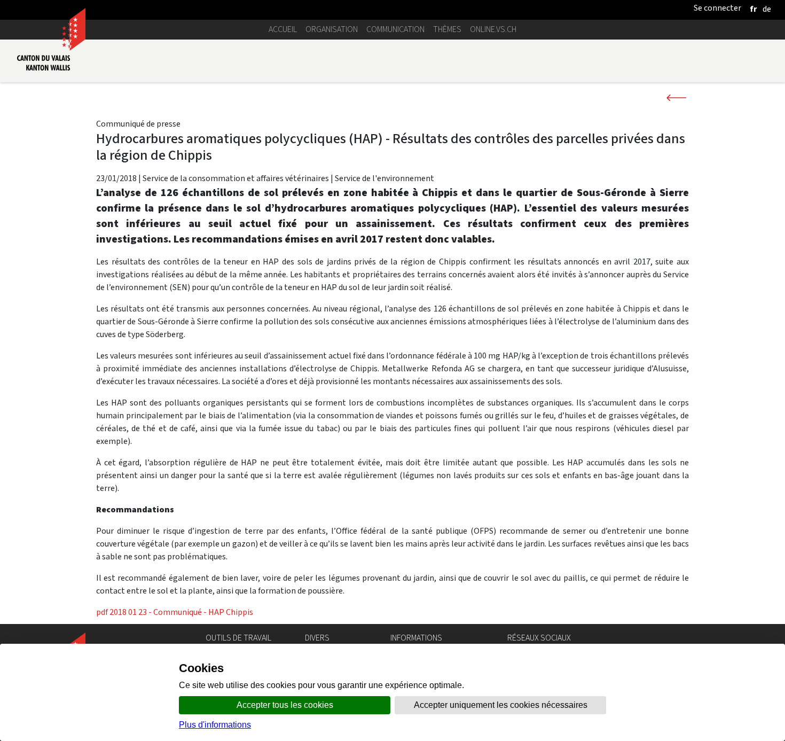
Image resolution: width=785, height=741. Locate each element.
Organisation (331, 29)
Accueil (283, 29)
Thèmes (447, 29)
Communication (395, 29)
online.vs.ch (493, 29)
